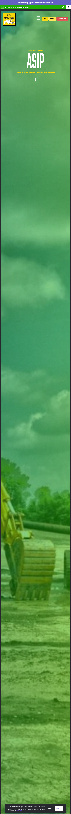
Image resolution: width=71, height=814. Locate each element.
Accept (58, 808)
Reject (49, 808)
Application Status (62, 19)
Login (45, 19)
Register (52, 19)
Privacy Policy (19, 810)
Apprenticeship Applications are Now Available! (34, 2)
